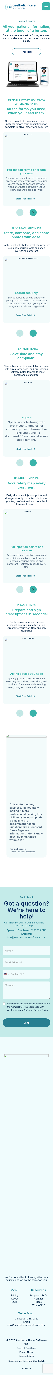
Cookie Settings (26, 1356)
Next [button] (33, 212)
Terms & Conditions (26, 1348)
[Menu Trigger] (46, 6)
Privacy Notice (26, 1352)
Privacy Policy (41, 1010)
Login (14, 1301)
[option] (26, 169)
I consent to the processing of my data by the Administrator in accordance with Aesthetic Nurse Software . (28, 1006)
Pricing (14, 1295)
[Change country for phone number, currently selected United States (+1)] (6, 974)
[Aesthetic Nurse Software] (20, 8)
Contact (38, 1298)
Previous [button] (20, 212)
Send (26, 1022)
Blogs (38, 1301)
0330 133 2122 (39, 930)
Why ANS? (38, 1305)
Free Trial (26, 51)
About (14, 1298)
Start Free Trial (24, 198)
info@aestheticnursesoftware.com (26, 937)
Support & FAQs (38, 1295)
